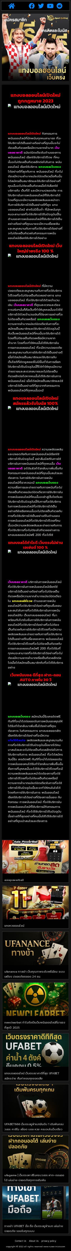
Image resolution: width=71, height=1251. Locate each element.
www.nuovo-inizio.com (54, 1246)
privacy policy (48, 1241)
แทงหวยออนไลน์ (14, 926)
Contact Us (20, 1241)
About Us (33, 1241)
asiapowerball (14, 880)
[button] (11, 5)
